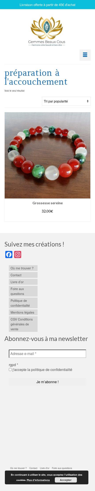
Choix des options (47, 218)
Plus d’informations (38, 480)
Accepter (66, 480)
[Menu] (85, 55)
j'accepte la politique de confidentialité (42, 369)
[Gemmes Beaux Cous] (47, 30)
